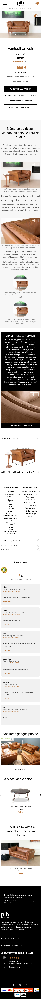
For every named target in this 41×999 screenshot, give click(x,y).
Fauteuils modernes (30, 511)
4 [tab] (25, 34)
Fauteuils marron (30, 508)
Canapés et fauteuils (9, 9)
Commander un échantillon (20, 425)
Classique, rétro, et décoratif (30, 491)
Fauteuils (21, 9)
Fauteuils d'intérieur (30, 500)
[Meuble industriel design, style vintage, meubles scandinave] (20, 3)
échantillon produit (20, 107)
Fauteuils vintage (30, 514)
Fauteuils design (30, 505)
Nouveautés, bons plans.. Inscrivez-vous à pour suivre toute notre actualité (18, 897)
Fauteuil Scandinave (30, 494)
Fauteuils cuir (30, 497)
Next (39, 24)
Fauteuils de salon (30, 502)
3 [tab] (22, 34)
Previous (1, 24)
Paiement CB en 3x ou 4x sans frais (21, 76)
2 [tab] (18, 34)
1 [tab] (15, 34)
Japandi (30, 516)
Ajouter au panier (20, 88)
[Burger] (5, 3)
